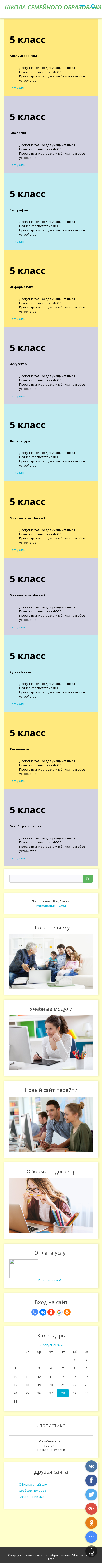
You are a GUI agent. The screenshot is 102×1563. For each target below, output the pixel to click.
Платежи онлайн (51, 1280)
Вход (62, 905)
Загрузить (17, 88)
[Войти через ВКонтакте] (42, 1312)
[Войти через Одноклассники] (67, 1312)
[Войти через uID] (34, 1312)
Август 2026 (51, 1345)
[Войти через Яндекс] (51, 1312)
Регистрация (46, 905)
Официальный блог (33, 1484)
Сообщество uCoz (32, 1490)
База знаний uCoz (32, 1497)
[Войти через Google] (59, 1312)
